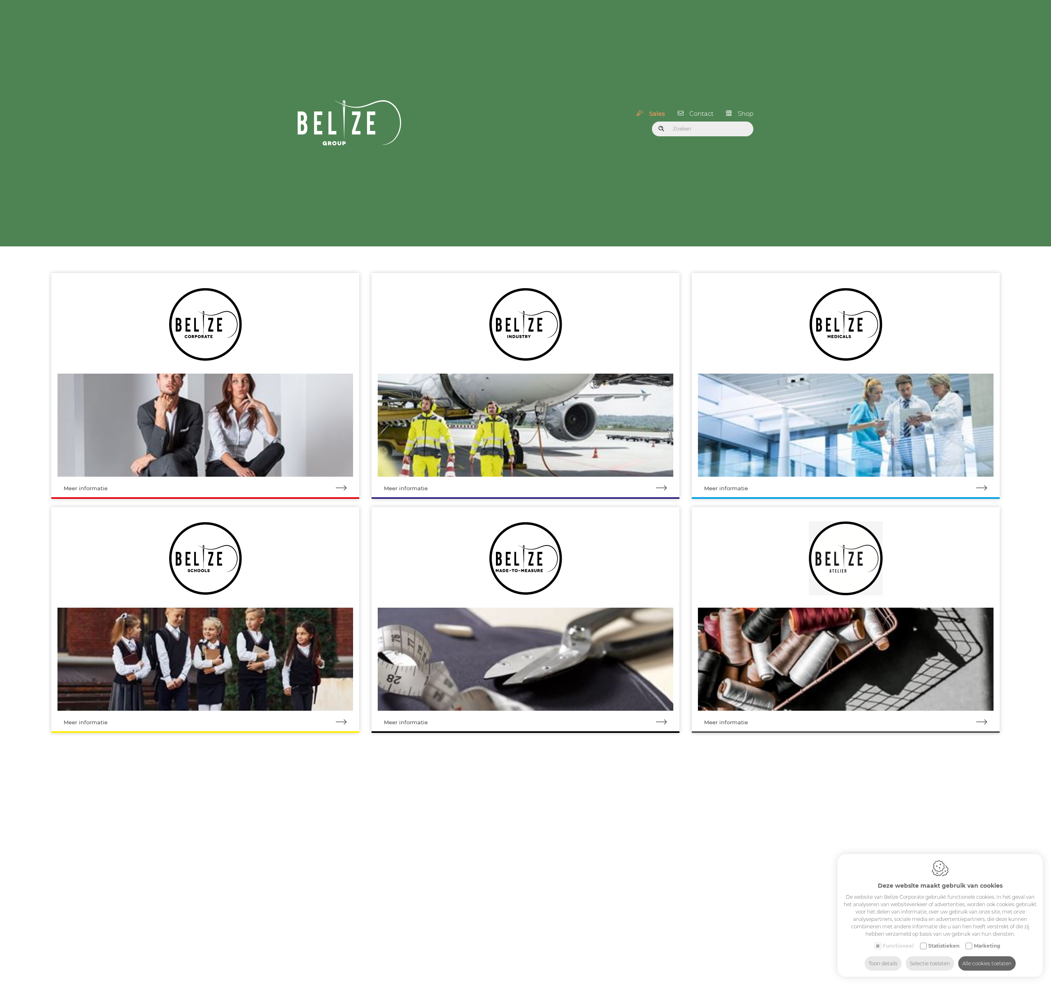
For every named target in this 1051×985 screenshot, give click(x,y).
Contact (701, 113)
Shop (745, 113)
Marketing (987, 946)
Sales (657, 113)
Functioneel (898, 946)
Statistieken (943, 946)
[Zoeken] (661, 129)
